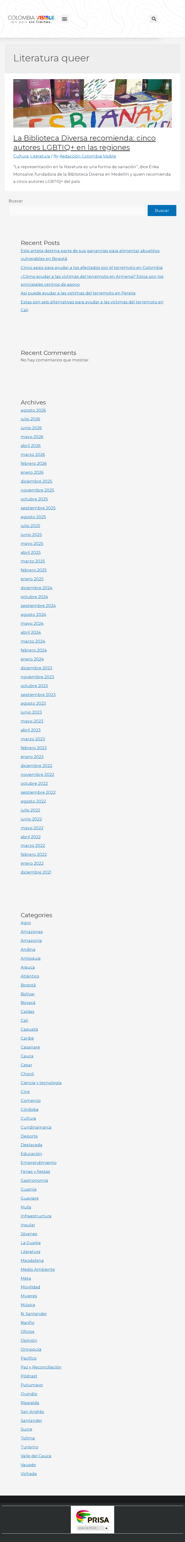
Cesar (26, 1064)
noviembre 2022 (37, 774)
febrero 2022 (34, 854)
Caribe (27, 1038)
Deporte (29, 1136)
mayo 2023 (32, 721)
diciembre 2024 (37, 587)
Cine (25, 1091)
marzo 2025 (33, 561)
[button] (64, 19)
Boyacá (28, 1002)
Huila (26, 1207)
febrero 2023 (34, 747)
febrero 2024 (34, 650)
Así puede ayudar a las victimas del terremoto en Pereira (78, 293)
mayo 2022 (32, 827)
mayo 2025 (32, 543)
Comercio (31, 1100)
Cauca (27, 1056)
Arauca (28, 967)
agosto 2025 (33, 516)
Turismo (29, 1447)
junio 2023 (31, 712)
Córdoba (30, 1109)
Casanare (30, 1047)
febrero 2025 (34, 570)
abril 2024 (31, 632)
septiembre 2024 (38, 605)
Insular (28, 1224)
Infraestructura (36, 1216)
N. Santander (34, 1313)
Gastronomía (34, 1180)
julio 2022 (30, 810)
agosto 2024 (33, 614)
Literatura (40, 156)
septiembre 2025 (38, 507)
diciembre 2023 (36, 667)
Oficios (27, 1331)
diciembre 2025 (36, 481)
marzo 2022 (33, 845)
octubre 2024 (34, 596)
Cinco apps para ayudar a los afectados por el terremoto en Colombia (92, 267)
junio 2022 (31, 819)
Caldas (27, 1011)
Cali (24, 1020)
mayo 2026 (32, 436)
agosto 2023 (33, 703)
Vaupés (28, 1464)
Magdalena (32, 1260)
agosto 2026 (33, 410)
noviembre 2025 (37, 490)
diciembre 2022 (36, 765)
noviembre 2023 (37, 676)
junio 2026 (31, 427)
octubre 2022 (34, 783)
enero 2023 (32, 756)
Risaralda (30, 1402)
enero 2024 (32, 659)
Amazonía (31, 940)
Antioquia (31, 958)
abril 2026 (31, 445)
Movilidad (30, 1287)
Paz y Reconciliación (41, 1367)
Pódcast (29, 1376)
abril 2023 (31, 730)
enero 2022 (32, 863)
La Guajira (31, 1242)
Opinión (29, 1340)
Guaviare (30, 1198)
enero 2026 (32, 472)
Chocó (27, 1073)
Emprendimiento (39, 1162)
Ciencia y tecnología (41, 1082)
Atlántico (30, 976)
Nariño (27, 1322)
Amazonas (32, 931)
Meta (26, 1278)
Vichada (29, 1473)
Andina (28, 949)
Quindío (29, 1393)
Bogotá (28, 985)
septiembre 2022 (38, 792)
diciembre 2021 (36, 872)
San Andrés (32, 1411)
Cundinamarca (36, 1127)
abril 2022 (31, 836)
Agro (26, 922)
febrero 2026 (34, 463)
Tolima (28, 1438)
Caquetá (29, 1029)
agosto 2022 (33, 801)
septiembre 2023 (38, 694)
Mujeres (29, 1295)
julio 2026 (30, 418)
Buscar (16, 200)
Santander (31, 1420)
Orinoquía (31, 1349)
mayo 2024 (32, 623)
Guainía (29, 1189)
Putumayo (32, 1384)
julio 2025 (30, 525)
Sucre (26, 1429)
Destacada (31, 1144)
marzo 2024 (33, 641)
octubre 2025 (34, 499)
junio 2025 (31, 534)
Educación (31, 1153)
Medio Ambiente (38, 1269)
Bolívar (28, 994)
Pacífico (29, 1358)
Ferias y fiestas (35, 1171)
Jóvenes (29, 1233)
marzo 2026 (33, 454)
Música (28, 1304)
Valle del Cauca (36, 1455)
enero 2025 (32, 578)
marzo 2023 (33, 738)
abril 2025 (31, 552)
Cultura (21, 156)
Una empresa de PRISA (92, 1516)
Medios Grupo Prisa (92, 1528)
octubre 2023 (34, 685)
